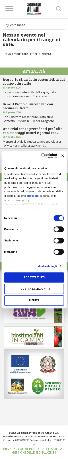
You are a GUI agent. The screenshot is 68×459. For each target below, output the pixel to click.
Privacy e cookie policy (21, 449)
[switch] (58, 229)
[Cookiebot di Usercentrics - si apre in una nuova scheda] (42, 155)
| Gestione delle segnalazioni (38, 450)
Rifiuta (34, 300)
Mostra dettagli (47, 266)
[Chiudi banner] (62, 155)
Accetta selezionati (34, 288)
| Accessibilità (51, 449)
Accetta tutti (34, 277)
